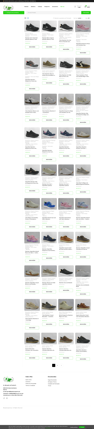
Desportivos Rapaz (33, 70)
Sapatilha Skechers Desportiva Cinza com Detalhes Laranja (30, 81)
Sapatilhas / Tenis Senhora (31, 34)
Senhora (33, 6)
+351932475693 (12, 393)
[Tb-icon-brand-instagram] (7, 398)
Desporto (47, 6)
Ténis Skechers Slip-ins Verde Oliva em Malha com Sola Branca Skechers (49, 75)
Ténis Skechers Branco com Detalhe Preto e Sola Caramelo (32, 112)
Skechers (27, 36)
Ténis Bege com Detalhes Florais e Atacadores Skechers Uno (31, 219)
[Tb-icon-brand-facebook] (4, 398)
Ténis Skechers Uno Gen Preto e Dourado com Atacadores (65, 42)
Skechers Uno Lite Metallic (65, 282)
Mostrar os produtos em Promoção (63, 18)
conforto (47, 70)
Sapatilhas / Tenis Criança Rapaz (31, 74)
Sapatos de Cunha (80, 110)
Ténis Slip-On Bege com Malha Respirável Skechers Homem (83, 184)
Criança (40, 6)
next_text (61, 365)
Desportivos (61, 33)
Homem (26, 6)
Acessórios (55, 6)
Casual (43, 70)
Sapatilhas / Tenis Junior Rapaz (32, 76)
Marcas (62, 6)
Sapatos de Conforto (80, 109)
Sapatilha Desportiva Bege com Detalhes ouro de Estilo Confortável (66, 112)
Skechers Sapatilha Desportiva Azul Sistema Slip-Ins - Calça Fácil (48, 250)
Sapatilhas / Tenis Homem (47, 34)
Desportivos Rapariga (84, 33)
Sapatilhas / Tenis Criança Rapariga (81, 36)
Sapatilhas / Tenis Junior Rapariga (64, 35)
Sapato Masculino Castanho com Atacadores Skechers (32, 350)
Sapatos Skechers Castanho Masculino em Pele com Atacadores (65, 350)
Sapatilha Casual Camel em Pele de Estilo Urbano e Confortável (66, 249)
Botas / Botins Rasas (63, 312)
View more (47, 427)
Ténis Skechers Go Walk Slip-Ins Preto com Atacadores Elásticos (65, 76)
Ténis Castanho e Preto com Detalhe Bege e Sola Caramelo (82, 76)
